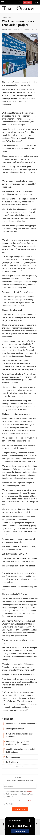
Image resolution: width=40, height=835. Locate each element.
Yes (7, 804)
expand (33, 35)
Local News (7, 17)
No (12, 804)
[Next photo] (35, 55)
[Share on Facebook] (33, 29)
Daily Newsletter (11, 794)
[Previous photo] (4, 55)
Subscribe (27, 2)
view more (19, 767)
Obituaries (9, 797)
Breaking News (27, 794)
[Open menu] (2, 2)
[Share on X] (36, 29)
